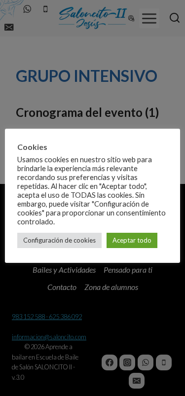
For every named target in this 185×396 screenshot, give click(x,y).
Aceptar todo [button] (131, 240)
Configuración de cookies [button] (59, 240)
